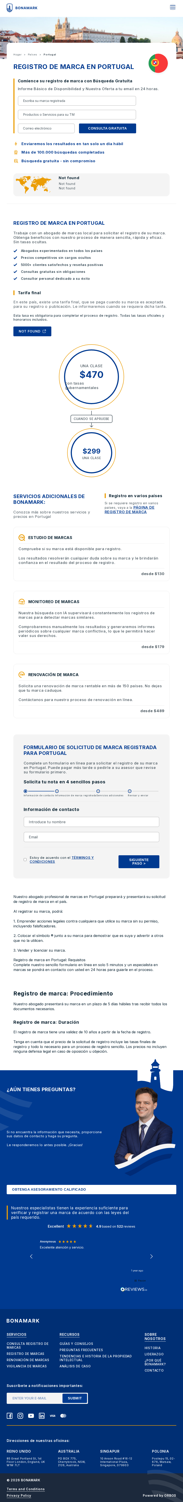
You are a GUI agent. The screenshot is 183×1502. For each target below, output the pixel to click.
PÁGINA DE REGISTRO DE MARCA (130, 509)
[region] (91, 1256)
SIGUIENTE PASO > (139, 861)
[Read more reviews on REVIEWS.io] (134, 1289)
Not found (30, 331)
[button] (31, 1256)
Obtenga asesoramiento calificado (49, 1189)
